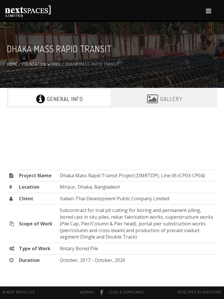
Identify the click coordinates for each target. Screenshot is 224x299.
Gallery (170, 98)
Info (65, 98)
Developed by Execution (199, 292)
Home (12, 64)
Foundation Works (41, 64)
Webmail (87, 292)
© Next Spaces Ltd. (19, 292)
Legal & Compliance (126, 292)
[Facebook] (102, 292)
